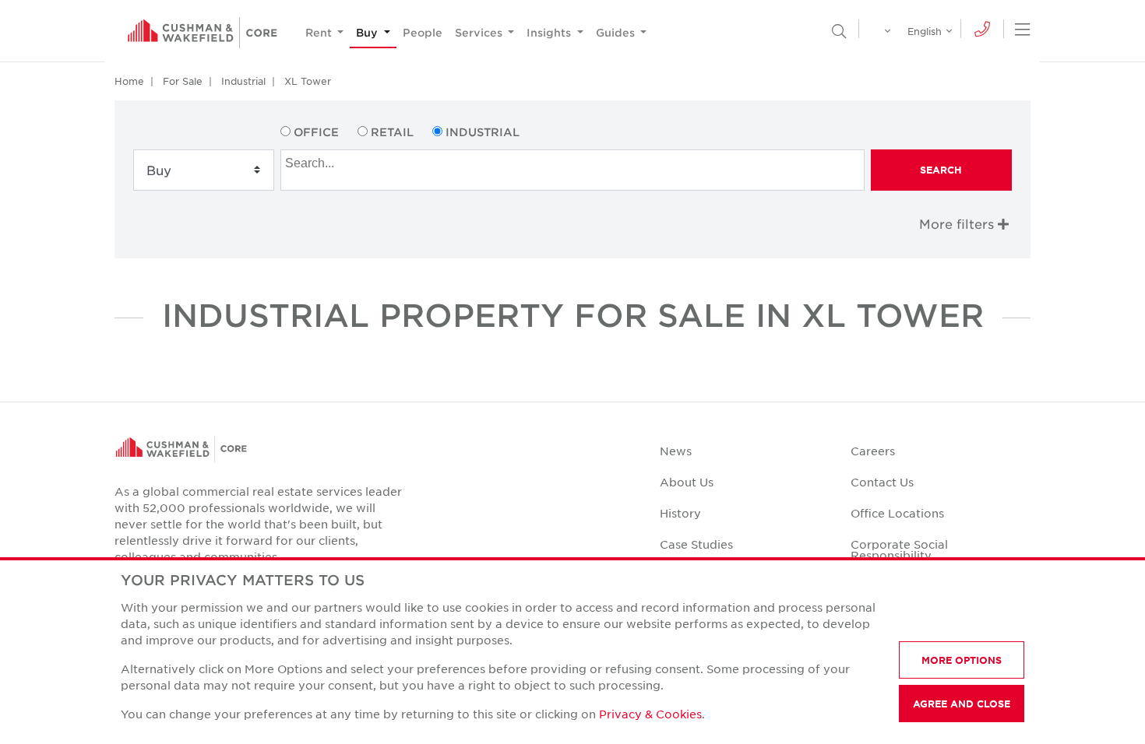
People (422, 32)
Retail (392, 132)
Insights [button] (550, 32)
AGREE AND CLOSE (961, 703)
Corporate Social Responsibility (899, 549)
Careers (873, 451)
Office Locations (897, 513)
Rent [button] (320, 32)
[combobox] (572, 170)
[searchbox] (574, 161)
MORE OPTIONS (961, 660)
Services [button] (480, 32)
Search (941, 169)
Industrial (243, 81)
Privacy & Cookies (650, 714)
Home (129, 81)
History (680, 513)
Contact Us (882, 482)
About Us (686, 482)
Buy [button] (368, 32)
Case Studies (696, 544)
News (676, 451)
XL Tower (307, 81)
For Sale (183, 81)
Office (316, 132)
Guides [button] (617, 32)
